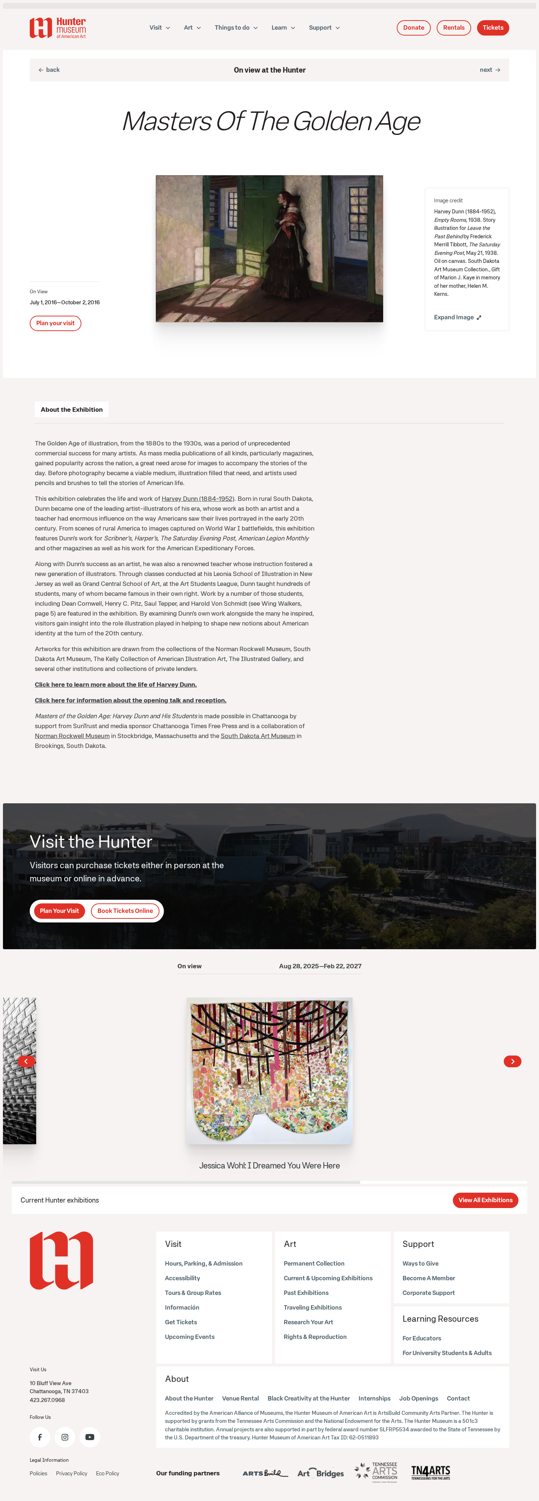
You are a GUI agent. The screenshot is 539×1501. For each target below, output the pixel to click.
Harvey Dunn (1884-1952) (198, 498)
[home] (58, 28)
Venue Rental (240, 1398)
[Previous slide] (26, 1061)
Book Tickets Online (125, 910)
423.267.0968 (47, 1400)
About (177, 1379)
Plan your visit (55, 323)
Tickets (493, 27)
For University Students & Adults (447, 1353)
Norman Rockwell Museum (72, 736)
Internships (374, 1398)
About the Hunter (189, 1398)
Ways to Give (421, 1263)
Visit (173, 1244)
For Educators (422, 1338)
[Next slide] (512, 1061)
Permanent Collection (314, 1263)
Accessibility (182, 1278)
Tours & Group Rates (193, 1292)
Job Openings (418, 1398)
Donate (413, 27)
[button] (160, 28)
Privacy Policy (71, 1474)
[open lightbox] (269, 248)
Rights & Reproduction (315, 1336)
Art (290, 1244)
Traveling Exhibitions (313, 1307)
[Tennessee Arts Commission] (375, 1473)
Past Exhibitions (306, 1292)
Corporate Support (429, 1292)
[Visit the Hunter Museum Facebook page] (40, 1437)
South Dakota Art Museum (258, 736)
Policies (38, 1474)
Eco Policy (107, 1474)
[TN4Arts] (430, 1473)
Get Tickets (181, 1322)
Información (182, 1307)
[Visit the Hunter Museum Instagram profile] (65, 1437)
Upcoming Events (189, 1336)
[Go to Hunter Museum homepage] (62, 1261)
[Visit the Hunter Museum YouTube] (90, 1437)
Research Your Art (308, 1322)
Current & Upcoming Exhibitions (328, 1278)
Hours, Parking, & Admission (204, 1263)
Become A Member (429, 1278)
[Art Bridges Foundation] (320, 1472)
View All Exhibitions (486, 1200)
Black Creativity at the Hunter (309, 1398)
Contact (458, 1398)
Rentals (454, 27)
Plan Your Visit (59, 910)
